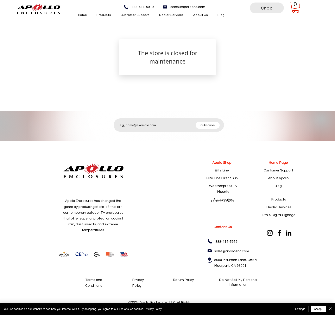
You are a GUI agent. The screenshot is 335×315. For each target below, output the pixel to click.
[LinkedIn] (289, 233)
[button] (295, 7)
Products (278, 199)
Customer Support (278, 170)
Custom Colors (222, 201)
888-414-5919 (143, 7)
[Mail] (165, 6)
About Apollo (278, 178)
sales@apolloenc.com (187, 7)
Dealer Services (278, 207)
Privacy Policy (153, 309)
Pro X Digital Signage (278, 215)
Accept (318, 309)
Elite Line (222, 170)
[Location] (209, 260)
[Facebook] (279, 233)
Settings (300, 309)
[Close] (330, 309)
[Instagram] (270, 233)
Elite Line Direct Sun (222, 178)
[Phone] (126, 7)
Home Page (278, 162)
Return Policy (183, 280)
